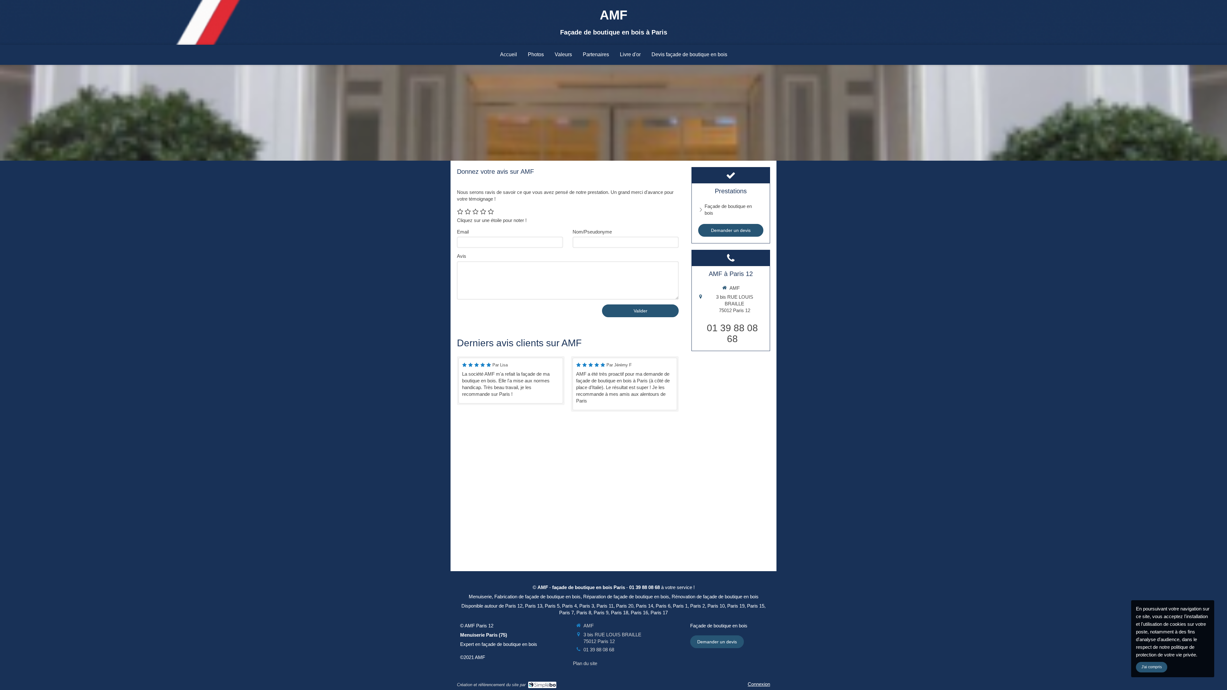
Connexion (759, 684)
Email (463, 231)
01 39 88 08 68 (732, 333)
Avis (461, 256)
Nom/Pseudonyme (592, 231)
